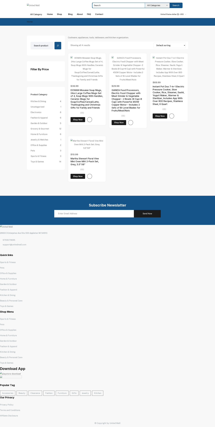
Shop (59, 14)
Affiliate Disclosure (9, 416)
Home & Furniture (8, 279)
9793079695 (9, 240)
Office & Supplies (8, 273)
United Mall (115, 423)
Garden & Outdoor (8, 284)
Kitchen (97, 393)
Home (50, 14)
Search (175, 5)
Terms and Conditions (10, 410)
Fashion (49, 393)
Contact (99, 14)
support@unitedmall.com (14, 244)
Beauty (22, 393)
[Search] (57, 45)
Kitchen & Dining (7, 295)
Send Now (147, 213)
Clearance (35, 393)
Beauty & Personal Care (11, 301)
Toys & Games (6, 306)
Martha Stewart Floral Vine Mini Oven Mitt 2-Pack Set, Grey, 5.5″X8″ (85, 161)
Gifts (74, 393)
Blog (70, 14)
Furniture (62, 393)
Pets (2, 268)
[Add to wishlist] (89, 119)
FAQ (89, 14)
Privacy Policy (6, 405)
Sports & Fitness (8, 262)
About (80, 14)
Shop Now (78, 119)
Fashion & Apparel (8, 290)
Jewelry (85, 393)
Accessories (7, 393)
